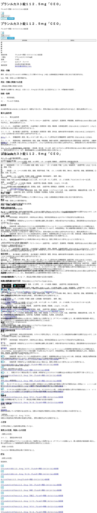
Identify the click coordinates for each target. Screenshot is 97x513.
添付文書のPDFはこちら (23, 66)
